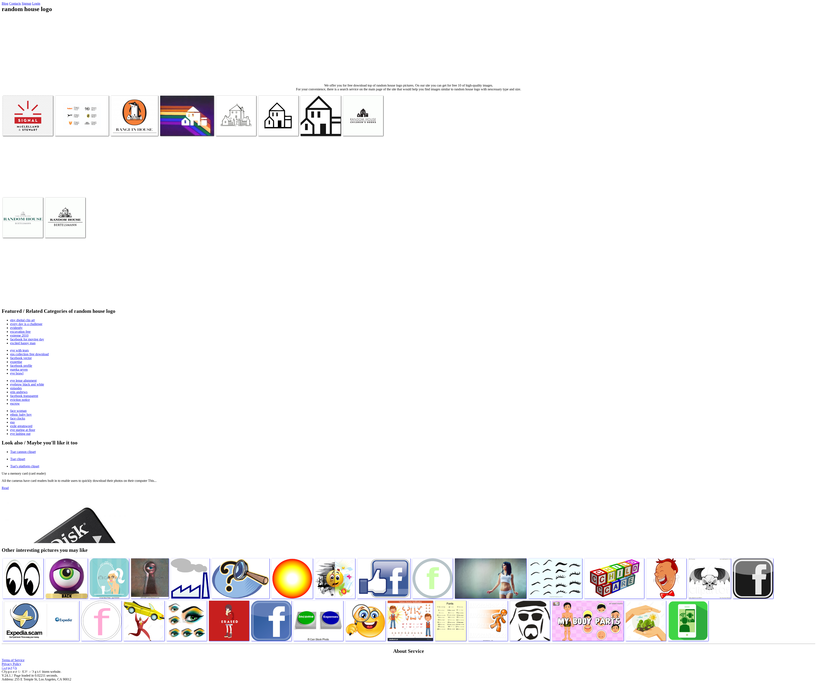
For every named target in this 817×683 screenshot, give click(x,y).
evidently (16, 328)
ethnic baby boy (21, 414)
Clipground (21, 670)
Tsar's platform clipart (24, 466)
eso (12, 422)
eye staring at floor (22, 430)
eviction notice (20, 399)
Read (5, 488)
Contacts (15, 3)
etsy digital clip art (22, 320)
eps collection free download (29, 354)
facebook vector (21, 358)
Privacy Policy (11, 664)
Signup (26, 3)
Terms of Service (13, 660)
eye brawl (16, 373)
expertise (16, 362)
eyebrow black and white (27, 384)
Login (36, 3)
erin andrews (18, 392)
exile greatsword (21, 426)
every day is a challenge (26, 324)
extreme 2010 (19, 335)
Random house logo (16, 130)
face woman (18, 411)
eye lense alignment (23, 380)
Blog (5, 3)
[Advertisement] (408, 48)
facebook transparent (24, 396)
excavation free (20, 331)
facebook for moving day (27, 339)
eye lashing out (20, 433)
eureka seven (19, 369)
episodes (16, 388)
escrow (15, 403)
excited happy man (23, 343)
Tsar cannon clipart (23, 452)
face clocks (17, 418)
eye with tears (19, 350)
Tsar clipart (17, 459)
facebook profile (21, 365)
